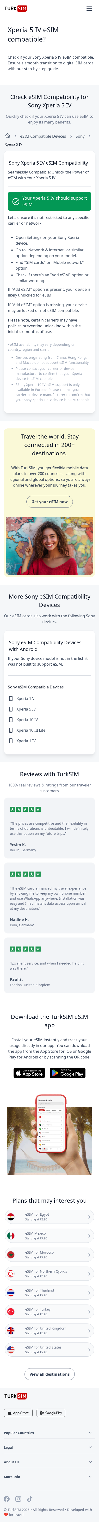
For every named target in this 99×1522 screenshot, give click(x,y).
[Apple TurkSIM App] (18, 1413)
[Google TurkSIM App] (51, 1413)
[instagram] (18, 1499)
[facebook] (7, 1499)
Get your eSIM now (49, 501)
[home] (8, 136)
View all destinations (50, 1374)
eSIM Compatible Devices (43, 136)
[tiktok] (30, 1499)
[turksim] (16, 1396)
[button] (89, 8)
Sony (80, 136)
